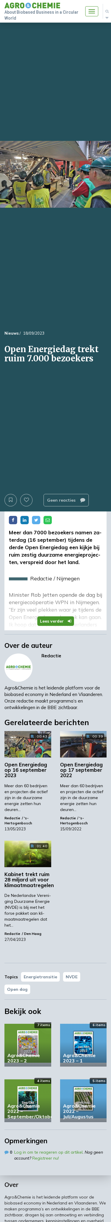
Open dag (17, 989)
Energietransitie (40, 977)
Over (11, 1184)
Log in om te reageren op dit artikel (48, 1152)
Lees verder (52, 621)
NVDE (72, 977)
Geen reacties (62, 500)
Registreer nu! (45, 1158)
